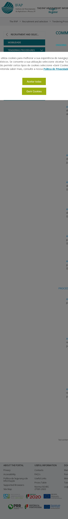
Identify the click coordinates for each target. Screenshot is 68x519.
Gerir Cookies (34, 91)
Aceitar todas (34, 81)
